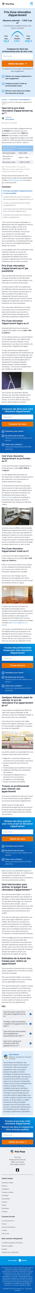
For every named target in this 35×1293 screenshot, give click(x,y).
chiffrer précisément (15, 180)
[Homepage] (14, 4)
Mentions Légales (7, 1246)
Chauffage (5, 1195)
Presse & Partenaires (8, 1227)
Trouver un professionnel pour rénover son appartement (16, 204)
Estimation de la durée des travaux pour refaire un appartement (17, 216)
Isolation (4, 1202)
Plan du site (5, 1233)
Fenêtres (4, 1212)
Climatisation (6, 1199)
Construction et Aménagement (19, 99)
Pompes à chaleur (7, 1192)
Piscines (4, 1186)
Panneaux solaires (7, 1183)
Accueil (4, 99)
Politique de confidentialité (10, 1252)
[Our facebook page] (17, 1170)
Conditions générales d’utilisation (12, 1243)
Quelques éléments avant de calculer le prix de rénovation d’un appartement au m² (18, 198)
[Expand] (31, 1014)
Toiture (4, 1205)
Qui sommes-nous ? (8, 1221)
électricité (6, 497)
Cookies (4, 1249)
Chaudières (5, 1189)
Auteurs (4, 1224)
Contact (4, 1230)
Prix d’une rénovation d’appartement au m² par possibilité (17, 192)
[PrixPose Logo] (17, 1152)
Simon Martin (14, 1055)
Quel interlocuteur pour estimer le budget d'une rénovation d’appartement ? (17, 210)
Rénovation (5, 1208)
